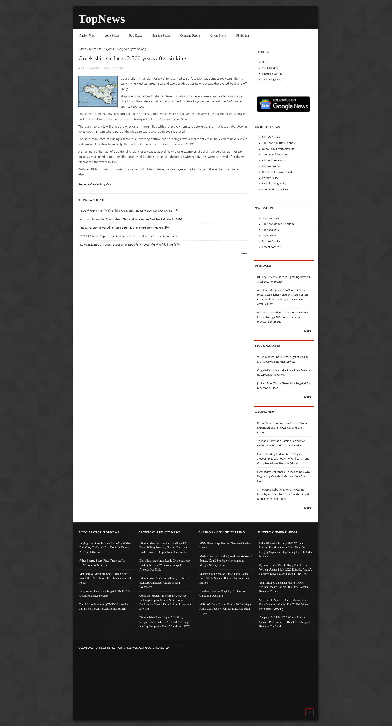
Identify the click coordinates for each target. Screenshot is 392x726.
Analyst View (87, 35)
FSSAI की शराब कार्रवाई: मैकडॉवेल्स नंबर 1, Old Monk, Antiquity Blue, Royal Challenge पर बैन (129, 210)
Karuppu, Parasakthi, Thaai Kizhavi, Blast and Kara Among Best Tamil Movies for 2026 (131, 219)
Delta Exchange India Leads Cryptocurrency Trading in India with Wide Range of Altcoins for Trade (165, 565)
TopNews (101, 18)
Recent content (271, 247)
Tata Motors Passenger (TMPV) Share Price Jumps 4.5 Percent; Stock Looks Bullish (104, 607)
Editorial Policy (271, 166)
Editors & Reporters (274, 160)
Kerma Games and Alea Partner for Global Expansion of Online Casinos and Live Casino (282, 427)
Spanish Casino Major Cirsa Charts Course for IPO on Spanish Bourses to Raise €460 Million (224, 578)
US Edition (242, 35)
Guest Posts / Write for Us (277, 172)
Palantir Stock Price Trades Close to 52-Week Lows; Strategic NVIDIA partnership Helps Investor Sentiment (284, 317)
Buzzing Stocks (271, 241)
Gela (108, 184)
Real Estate (135, 35)
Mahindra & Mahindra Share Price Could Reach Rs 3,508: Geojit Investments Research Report (105, 578)
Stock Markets (270, 68)
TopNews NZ (269, 235)
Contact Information (274, 154)
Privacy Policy (270, 178)
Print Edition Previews (275, 189)
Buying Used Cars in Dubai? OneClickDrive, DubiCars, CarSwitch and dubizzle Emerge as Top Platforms (105, 548)
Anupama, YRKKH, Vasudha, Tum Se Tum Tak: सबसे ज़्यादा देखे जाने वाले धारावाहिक (124, 227)
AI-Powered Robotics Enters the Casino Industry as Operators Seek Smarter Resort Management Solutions (283, 494)
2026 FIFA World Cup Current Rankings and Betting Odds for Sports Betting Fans (128, 236)
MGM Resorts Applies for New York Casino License (225, 545)
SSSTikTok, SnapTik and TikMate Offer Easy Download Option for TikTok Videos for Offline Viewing (284, 604)
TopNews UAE (270, 229)
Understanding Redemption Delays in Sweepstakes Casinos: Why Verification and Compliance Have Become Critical (283, 458)
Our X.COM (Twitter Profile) (278, 149)
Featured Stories (272, 73)
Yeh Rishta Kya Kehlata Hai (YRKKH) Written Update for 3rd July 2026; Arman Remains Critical (283, 587)
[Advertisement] (196, 678)
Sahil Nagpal (91, 68)
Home (82, 49)
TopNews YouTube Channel (278, 143)
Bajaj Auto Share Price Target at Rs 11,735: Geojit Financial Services (104, 593)
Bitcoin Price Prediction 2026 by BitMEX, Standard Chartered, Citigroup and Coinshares (164, 582)
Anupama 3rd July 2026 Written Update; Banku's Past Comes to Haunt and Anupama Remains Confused (285, 622)
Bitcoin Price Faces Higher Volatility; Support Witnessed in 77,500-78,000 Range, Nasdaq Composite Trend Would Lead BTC (165, 622)
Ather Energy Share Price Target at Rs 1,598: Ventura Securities (102, 563)
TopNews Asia (270, 218)
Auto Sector (112, 35)
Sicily (102, 184)
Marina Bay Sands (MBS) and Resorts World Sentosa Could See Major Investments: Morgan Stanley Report (225, 561)
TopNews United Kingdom (278, 224)
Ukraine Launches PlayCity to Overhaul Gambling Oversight (222, 593)
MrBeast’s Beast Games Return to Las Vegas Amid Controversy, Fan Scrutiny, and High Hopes (225, 609)
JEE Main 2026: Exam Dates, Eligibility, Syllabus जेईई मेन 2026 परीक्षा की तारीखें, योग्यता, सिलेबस (130, 244)
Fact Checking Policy (274, 183)
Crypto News (218, 35)
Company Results (190, 35)
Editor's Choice (271, 137)
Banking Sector (161, 35)
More (244, 253)
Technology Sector (273, 79)
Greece (94, 184)
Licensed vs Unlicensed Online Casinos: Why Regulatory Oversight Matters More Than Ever (283, 476)
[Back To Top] (309, 712)
